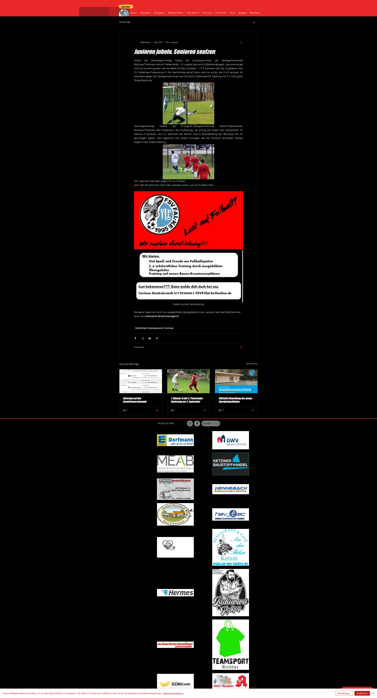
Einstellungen (344, 693)
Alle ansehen (252, 364)
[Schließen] (373, 693)
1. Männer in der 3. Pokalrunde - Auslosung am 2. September (187, 400)
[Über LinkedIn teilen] (149, 338)
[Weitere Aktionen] (241, 42)
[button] (126, 7)
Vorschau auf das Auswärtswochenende (134, 400)
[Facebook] (197, 423)
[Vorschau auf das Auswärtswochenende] (140, 381)
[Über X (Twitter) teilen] (142, 338)
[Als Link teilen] (157, 338)
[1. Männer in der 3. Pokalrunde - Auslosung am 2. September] (188, 381)
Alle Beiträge (124, 22)
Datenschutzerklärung (173, 693)
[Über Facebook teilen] (135, 338)
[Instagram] (190, 423)
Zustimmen (362, 693)
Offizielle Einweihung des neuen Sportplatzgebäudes (235, 400)
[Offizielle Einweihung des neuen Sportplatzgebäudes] (236, 381)
